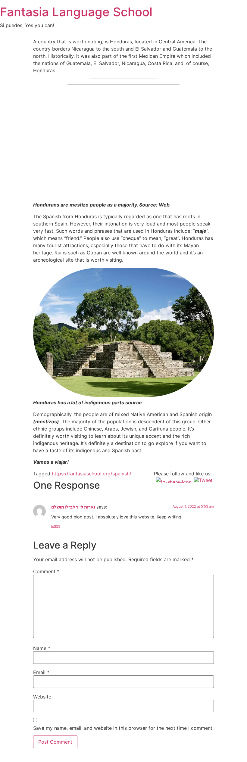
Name (41, 648)
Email (41, 672)
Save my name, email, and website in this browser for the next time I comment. (123, 728)
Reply (55, 526)
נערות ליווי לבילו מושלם (73, 506)
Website (42, 696)
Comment (46, 571)
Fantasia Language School (76, 12)
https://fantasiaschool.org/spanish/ (91, 474)
